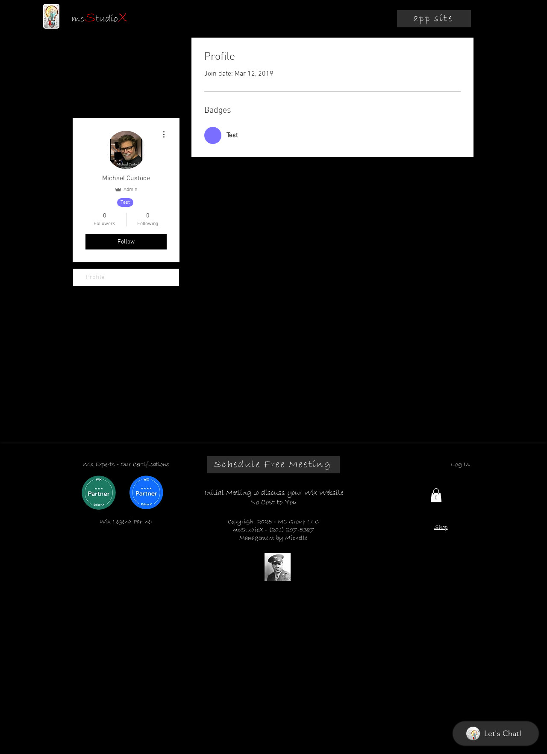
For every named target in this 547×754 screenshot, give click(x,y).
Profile (95, 277)
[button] (436, 495)
